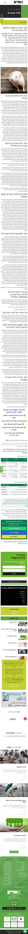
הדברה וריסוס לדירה (12, 636)
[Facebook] (15, 612)
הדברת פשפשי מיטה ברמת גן (10, 649)
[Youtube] (13, 612)
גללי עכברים (18, 129)
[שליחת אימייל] (19, 908)
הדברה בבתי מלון (13, 642)
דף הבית (18, 9)
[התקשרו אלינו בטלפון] (2, 20)
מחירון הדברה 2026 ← (22, 543)
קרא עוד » (24, 811)
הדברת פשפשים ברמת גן (11, 656)
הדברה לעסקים (13, 622)
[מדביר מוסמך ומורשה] (2, 14)
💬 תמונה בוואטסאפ (14, 528)
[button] (5, 2)
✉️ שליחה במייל (14, 532)
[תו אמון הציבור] (21, 919)
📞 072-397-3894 (14, 536)
